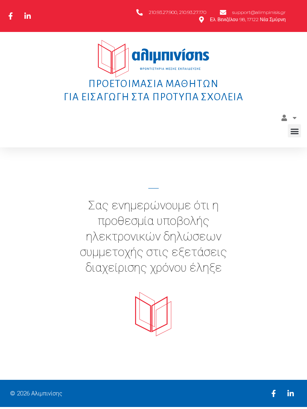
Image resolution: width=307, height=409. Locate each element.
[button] (294, 130)
